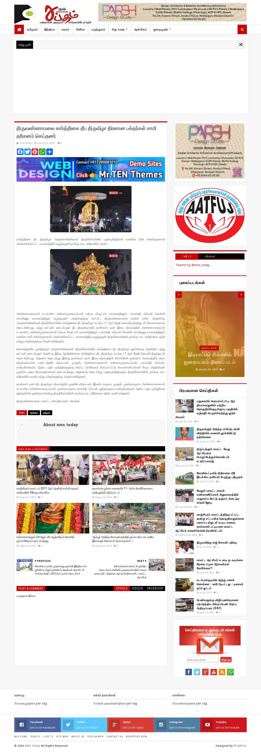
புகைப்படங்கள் (209, 347)
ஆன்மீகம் (34, 412)
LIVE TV (48, 736)
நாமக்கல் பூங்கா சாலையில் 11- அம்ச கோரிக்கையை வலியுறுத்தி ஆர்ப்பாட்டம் (122, 490)
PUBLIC (35, 736)
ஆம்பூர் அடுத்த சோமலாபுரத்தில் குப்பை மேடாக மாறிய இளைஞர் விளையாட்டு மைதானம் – (123, 539)
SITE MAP (62, 736)
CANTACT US (115, 736)
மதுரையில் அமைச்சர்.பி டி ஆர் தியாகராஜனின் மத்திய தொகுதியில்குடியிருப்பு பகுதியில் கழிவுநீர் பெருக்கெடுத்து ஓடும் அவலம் (206, 409)
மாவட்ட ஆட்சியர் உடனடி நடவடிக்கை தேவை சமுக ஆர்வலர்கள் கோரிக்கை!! (220, 564)
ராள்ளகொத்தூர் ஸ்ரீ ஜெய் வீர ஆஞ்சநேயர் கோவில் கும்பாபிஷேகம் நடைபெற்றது (45, 539)
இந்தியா (49, 29)
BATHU (242, 745)
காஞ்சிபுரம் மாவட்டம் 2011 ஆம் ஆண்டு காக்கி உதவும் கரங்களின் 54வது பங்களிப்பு (48, 490)
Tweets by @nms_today (192, 265)
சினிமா (80, 29)
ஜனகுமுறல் (161, 29)
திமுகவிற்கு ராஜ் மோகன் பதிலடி (217, 542)
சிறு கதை (118, 29)
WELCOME (21, 736)
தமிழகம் (32, 29)
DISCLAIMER (95, 736)
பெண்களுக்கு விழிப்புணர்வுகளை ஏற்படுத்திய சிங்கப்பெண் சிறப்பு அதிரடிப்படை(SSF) (218, 604)
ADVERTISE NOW (136, 736)
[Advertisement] (130, 79)
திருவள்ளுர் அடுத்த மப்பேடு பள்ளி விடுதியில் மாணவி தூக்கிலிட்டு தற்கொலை (218, 433)
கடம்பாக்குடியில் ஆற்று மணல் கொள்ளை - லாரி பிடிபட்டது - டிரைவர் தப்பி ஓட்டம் (220, 584)
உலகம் (66, 29)
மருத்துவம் (98, 29)
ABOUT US (77, 736)
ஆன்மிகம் (140, 29)
